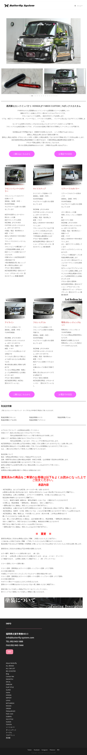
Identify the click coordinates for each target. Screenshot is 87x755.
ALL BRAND (10, 666)
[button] (22, 154)
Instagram (45, 750)
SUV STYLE (9, 719)
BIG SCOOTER (11, 671)
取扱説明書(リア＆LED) (8, 420)
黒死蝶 (8, 738)
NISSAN (8, 706)
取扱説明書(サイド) (35, 417)
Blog (7, 674)
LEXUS (8, 700)
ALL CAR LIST (10, 668)
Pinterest (52, 750)
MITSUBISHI (10, 703)
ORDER (8, 708)
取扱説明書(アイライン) (37, 420)
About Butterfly (11, 663)
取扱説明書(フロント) (8, 417)
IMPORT (9, 698)
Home (8, 692)
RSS (58, 750)
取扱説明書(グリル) (64, 417)
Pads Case (9, 714)
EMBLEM (9, 684)
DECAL (8, 682)
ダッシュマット (11, 730)
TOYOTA (9, 724)
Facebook (36, 750)
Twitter (30, 750)
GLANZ (8, 690)
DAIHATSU (9, 679)
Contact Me (10, 676)
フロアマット (10, 735)
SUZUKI (8, 722)
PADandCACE (10, 711)
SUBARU (9, 716)
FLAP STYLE (10, 687)
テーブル (9, 732)
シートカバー (10, 727)
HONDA (8, 695)
